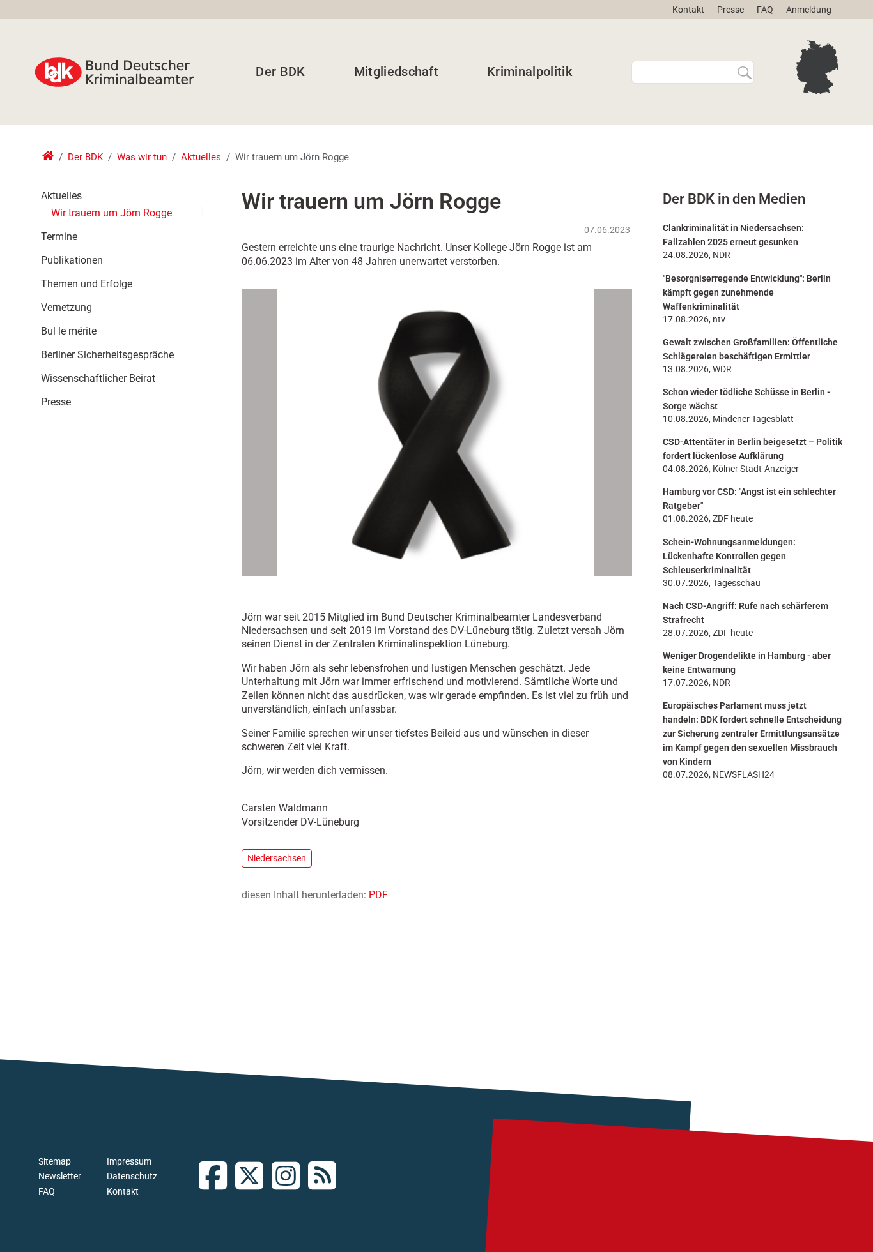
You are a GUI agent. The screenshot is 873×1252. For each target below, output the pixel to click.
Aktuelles (201, 157)
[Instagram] (290, 1177)
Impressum (129, 1161)
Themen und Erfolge (86, 284)
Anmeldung (808, 9)
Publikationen (72, 260)
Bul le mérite (69, 331)
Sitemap (54, 1161)
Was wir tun (142, 157)
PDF (378, 895)
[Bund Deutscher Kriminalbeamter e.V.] (114, 72)
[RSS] (326, 1177)
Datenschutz (132, 1176)
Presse (730, 9)
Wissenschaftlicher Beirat (98, 378)
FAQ (765, 9)
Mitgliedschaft (396, 71)
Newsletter (59, 1176)
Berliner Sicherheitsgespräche (107, 355)
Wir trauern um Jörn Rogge (111, 213)
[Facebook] (217, 1177)
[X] (253, 1177)
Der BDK (280, 71)
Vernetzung (66, 307)
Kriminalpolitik (529, 71)
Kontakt (688, 9)
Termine (59, 236)
